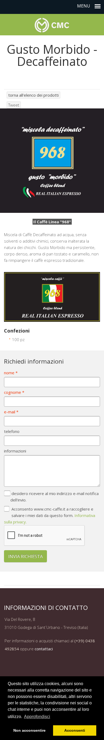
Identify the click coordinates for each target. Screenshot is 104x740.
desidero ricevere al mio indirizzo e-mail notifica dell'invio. (54, 497)
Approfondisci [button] (37, 716)
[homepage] (52, 23)
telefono (11, 431)
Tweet (13, 105)
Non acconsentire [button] (29, 730)
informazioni (15, 451)
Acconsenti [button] (74, 730)
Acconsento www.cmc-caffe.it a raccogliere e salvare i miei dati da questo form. (49, 515)
